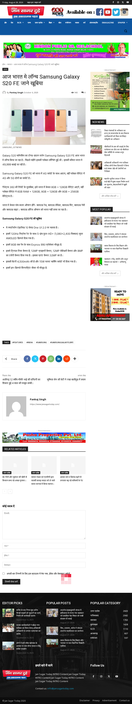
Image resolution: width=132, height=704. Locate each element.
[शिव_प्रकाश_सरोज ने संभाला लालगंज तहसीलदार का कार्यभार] (96, 237)
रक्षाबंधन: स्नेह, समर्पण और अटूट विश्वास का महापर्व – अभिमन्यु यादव (116, 262)
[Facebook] (113, 2)
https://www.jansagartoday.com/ (44, 404)
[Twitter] (123, 2)
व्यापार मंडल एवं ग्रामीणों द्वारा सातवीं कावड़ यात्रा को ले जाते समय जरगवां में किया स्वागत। (43, 480)
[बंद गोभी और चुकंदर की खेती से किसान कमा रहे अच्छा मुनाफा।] (15, 465)
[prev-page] (4, 491)
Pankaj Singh (16, 92)
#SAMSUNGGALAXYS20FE (61, 342)
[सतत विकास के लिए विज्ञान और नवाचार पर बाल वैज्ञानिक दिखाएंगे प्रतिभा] (96, 248)
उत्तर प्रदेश (6, 472)
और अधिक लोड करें (109, 195)
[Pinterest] (43, 358)
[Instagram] (118, 2)
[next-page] (10, 491)
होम (3, 64)
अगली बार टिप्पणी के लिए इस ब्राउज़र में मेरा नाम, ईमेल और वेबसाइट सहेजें (38, 573)
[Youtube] (128, 2)
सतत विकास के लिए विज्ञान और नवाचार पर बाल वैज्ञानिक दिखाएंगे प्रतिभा (116, 249)
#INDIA (29, 342)
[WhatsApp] (50, 358)
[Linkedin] (58, 358)
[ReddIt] (66, 358)
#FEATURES (17, 342)
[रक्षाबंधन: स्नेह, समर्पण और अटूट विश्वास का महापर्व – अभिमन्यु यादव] (96, 262)
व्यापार (9, 64)
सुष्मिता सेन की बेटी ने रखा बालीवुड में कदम (66, 379)
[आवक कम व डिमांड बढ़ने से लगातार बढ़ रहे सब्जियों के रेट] (73, 465)
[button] (126, 31)
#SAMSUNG (41, 342)
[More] (74, 358)
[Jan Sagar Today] (25, 12)
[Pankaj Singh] (4, 92)
